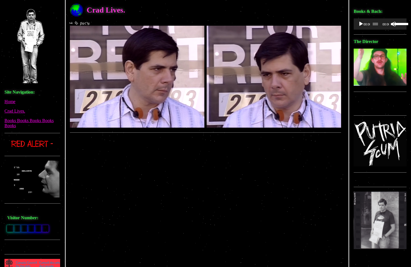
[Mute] (393, 24)
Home (9, 101)
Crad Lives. (14, 111)
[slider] (399, 23)
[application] (380, 24)
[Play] (361, 24)
